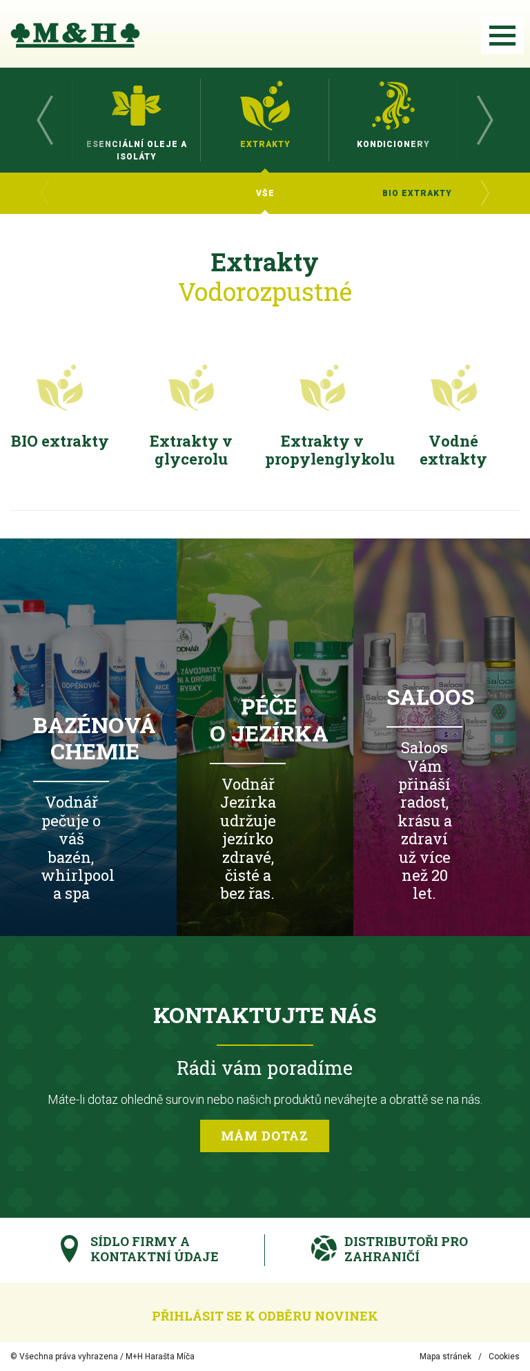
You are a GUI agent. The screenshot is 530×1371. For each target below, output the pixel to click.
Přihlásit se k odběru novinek (265, 1315)
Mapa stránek (445, 1356)
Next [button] (485, 120)
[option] (136, 120)
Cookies (504, 1356)
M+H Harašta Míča (160, 1356)
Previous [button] (44, 120)
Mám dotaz (264, 1135)
